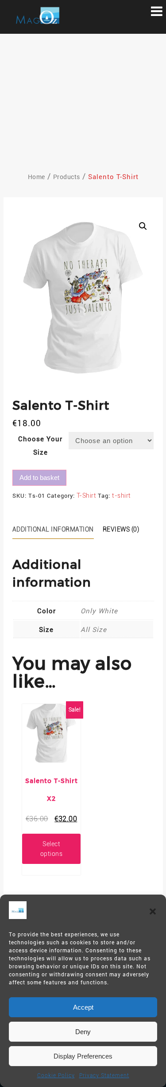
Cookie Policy (56, 1075)
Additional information (53, 529)
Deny (83, 1031)
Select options (51, 848)
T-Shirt (87, 495)
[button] (152, 911)
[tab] (56, 530)
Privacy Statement (104, 1075)
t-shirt (121, 495)
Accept (83, 1007)
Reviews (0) (121, 529)
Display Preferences (83, 1056)
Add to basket (39, 477)
